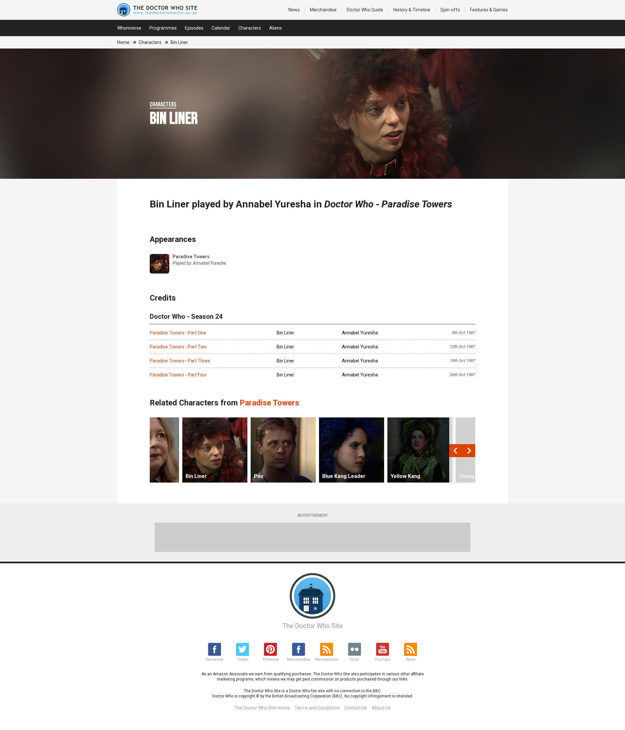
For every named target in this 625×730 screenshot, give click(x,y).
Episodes (194, 28)
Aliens (275, 28)
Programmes (163, 28)
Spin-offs (450, 9)
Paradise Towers (167, 332)
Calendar (221, 28)
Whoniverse (129, 28)
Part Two (197, 346)
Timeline (411, 9)
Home (123, 42)
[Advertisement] (312, 537)
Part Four (197, 374)
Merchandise (323, 9)
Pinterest (270, 659)
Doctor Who (365, 9)
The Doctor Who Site (313, 626)
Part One (197, 332)
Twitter (242, 659)
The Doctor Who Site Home (262, 707)
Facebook (214, 659)
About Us (381, 707)
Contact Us (355, 707)
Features (489, 9)
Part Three (199, 360)
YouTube (382, 659)
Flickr (354, 659)
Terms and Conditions (317, 707)
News (294, 9)
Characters (249, 28)
